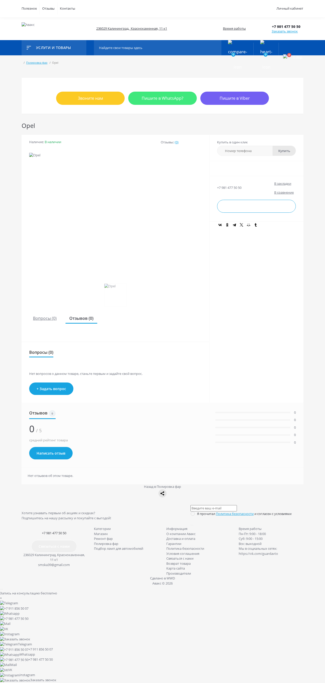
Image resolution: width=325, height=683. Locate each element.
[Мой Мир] (249, 225)
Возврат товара (178, 563)
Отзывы (48, 8)
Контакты (67, 8)
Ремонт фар (103, 538)
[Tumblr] (256, 225)
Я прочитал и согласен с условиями (244, 514)
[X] (241, 225)
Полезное (29, 8)
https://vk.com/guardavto (258, 553)
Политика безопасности (235, 513)
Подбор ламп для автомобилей (118, 548)
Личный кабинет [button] (290, 8)
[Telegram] (234, 225)
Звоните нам (90, 98)
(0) (176, 142)
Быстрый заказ (256, 206)
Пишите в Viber (235, 98)
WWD (171, 578)
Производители (178, 573)
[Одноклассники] (227, 225)
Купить (284, 150)
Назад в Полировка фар (162, 486)
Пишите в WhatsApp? (162, 98)
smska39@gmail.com (54, 564)
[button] (287, 26)
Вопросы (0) (45, 318)
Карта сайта (175, 568)
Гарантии (173, 543)
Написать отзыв (51, 453)
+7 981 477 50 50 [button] (54, 533)
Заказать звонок (285, 31)
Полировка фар (106, 543)
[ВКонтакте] (220, 225)
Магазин (101, 533)
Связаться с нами (54, 546)
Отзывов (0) (81, 318)
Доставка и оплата (180, 538)
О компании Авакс (181, 533)
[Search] (216, 47)
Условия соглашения (182, 553)
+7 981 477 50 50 (229, 187)
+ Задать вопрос (51, 388)
